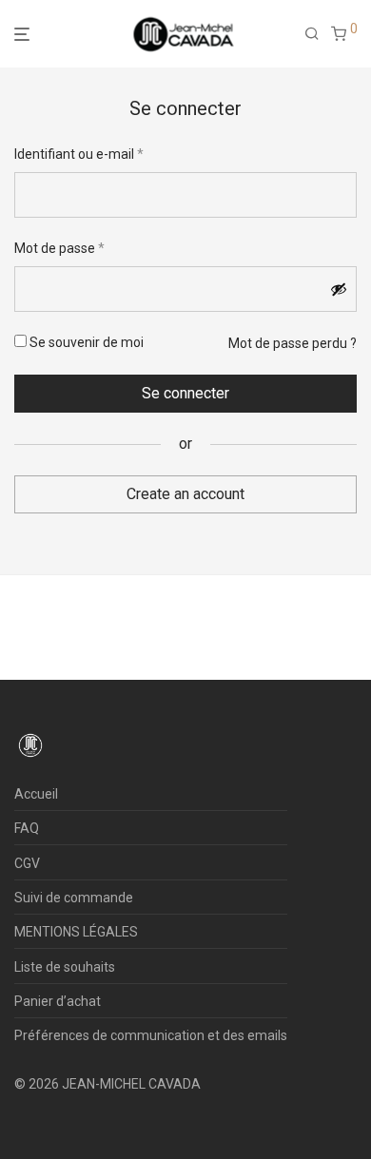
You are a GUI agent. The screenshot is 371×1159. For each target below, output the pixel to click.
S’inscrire (186, 525)
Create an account (185, 494)
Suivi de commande (73, 897)
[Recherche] (317, 34)
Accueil (36, 794)
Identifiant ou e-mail (79, 153)
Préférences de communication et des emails (150, 1035)
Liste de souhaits (64, 967)
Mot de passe (59, 248)
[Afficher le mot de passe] (339, 289)
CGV (27, 863)
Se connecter (185, 393)
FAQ (26, 828)
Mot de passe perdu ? (292, 343)
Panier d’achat (57, 1001)
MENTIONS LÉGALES (76, 931)
